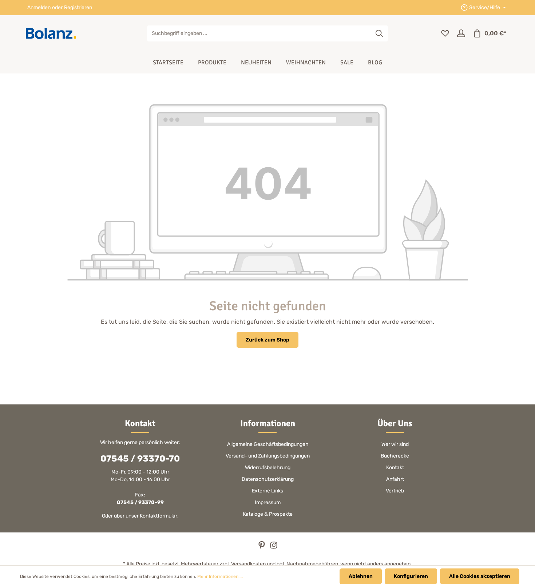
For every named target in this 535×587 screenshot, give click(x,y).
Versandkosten (248, 564)
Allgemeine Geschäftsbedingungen (267, 444)
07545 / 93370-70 (140, 459)
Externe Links (267, 491)
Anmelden (39, 8)
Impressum (268, 502)
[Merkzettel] (445, 33)
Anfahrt (395, 479)
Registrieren (78, 8)
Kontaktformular (158, 516)
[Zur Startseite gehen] (51, 33)
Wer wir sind (395, 444)
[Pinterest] (262, 547)
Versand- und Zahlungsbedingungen (268, 456)
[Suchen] (379, 33)
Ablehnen (361, 576)
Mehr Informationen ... (220, 576)
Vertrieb (395, 491)
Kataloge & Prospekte (268, 514)
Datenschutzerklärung (268, 479)
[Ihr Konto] (461, 33)
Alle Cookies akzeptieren (479, 576)
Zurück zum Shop (267, 340)
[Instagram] (274, 547)
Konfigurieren (411, 576)
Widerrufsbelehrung (267, 467)
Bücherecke (395, 456)
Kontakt (395, 467)
